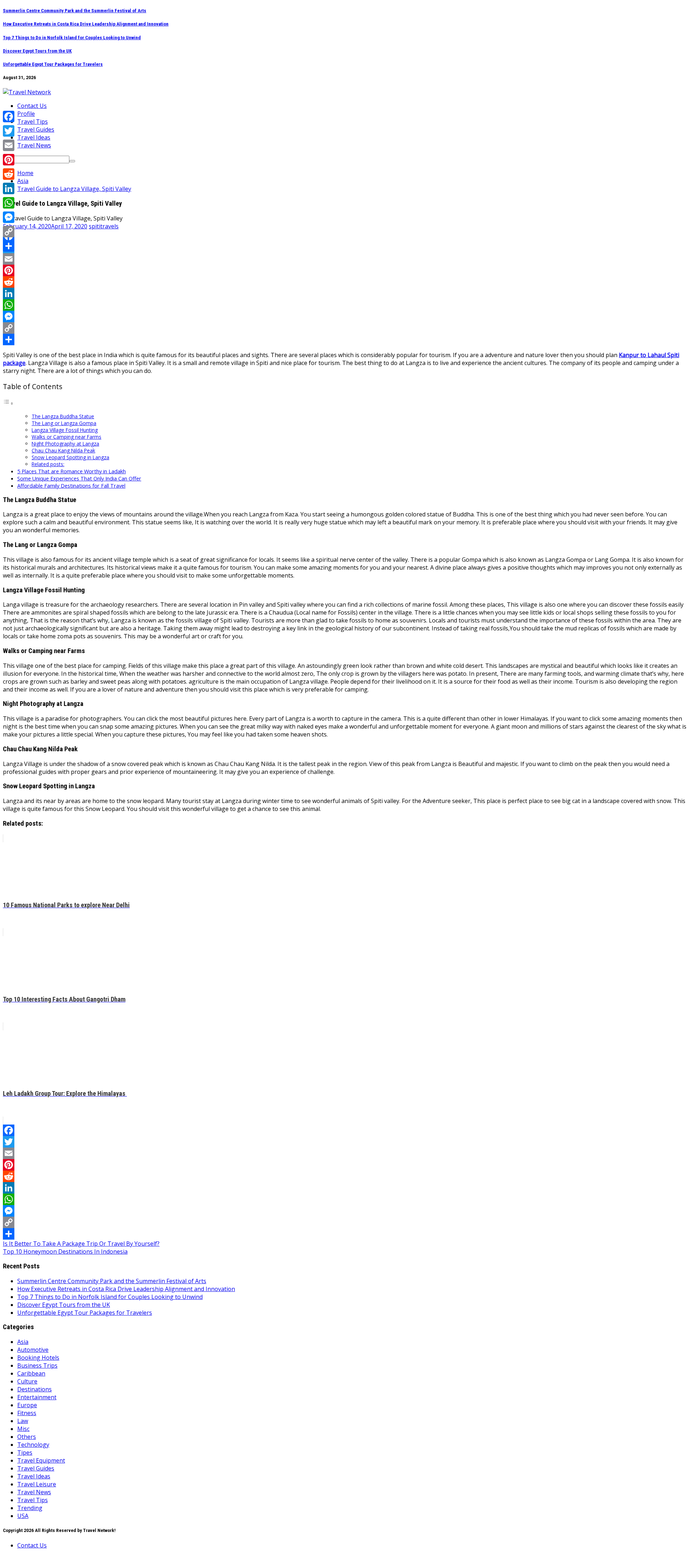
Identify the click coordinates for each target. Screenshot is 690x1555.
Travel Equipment (41, 1460)
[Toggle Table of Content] (8, 403)
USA (22, 1516)
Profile (26, 114)
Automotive (33, 1350)
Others (26, 1437)
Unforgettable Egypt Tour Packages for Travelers (53, 64)
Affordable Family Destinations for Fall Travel (71, 485)
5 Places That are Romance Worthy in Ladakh (71, 471)
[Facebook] (345, 236)
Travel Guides (35, 129)
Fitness (26, 1413)
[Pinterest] (345, 270)
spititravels (104, 226)
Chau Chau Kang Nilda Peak (63, 450)
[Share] (345, 339)
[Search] (72, 161)
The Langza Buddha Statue (63, 416)
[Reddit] (345, 282)
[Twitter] (345, 247)
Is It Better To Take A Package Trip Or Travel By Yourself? (81, 1244)
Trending (29, 1508)
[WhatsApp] (345, 305)
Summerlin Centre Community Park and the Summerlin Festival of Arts (74, 10)
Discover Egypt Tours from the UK (37, 51)
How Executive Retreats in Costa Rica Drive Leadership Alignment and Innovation (86, 24)
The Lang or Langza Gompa (64, 423)
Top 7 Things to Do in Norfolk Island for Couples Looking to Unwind (72, 37)
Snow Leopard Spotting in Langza (70, 457)
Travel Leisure (36, 1484)
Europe (27, 1405)
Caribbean (31, 1373)
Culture (27, 1381)
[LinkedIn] (345, 293)
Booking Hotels (38, 1358)
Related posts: (48, 464)
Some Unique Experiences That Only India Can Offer (79, 478)
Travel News (34, 145)
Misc (23, 1429)
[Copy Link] (345, 328)
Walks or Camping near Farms (66, 436)
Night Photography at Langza (65, 443)
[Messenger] (345, 316)
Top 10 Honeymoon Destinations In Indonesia (65, 1251)
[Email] (345, 259)
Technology (33, 1445)
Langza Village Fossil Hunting (65, 430)
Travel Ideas (33, 137)
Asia (22, 1342)
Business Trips (37, 1365)
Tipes (24, 1452)
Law (22, 1421)
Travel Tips (32, 122)
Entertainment (36, 1397)
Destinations (34, 1389)
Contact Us (32, 106)
